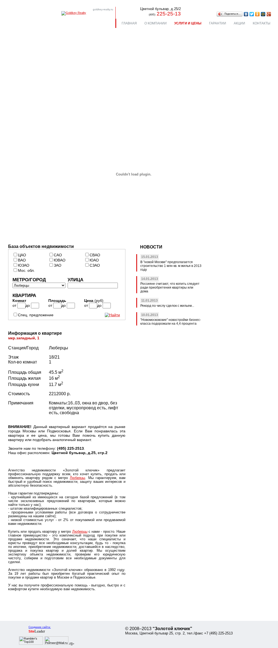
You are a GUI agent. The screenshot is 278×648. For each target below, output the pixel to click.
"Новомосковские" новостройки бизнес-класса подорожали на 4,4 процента (170, 321)
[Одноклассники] (257, 14)
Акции (239, 23)
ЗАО (57, 265)
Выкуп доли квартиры (214, 91)
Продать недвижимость (39, 91)
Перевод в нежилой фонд (41, 99)
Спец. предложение (35, 315)
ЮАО (94, 260)
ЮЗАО (23, 265)
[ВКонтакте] (246, 14)
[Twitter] (252, 14)
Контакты (261, 23)
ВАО (22, 260)
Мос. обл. (26, 270)
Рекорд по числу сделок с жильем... (167, 306)
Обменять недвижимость (129, 83)
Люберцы (77, 478)
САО (58, 255)
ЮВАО (59, 260)
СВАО (95, 255)
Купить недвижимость (38, 83)
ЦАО (22, 255)
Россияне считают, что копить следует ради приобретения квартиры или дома (170, 287)
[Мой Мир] (263, 14)
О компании (155, 23)
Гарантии (217, 23)
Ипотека (113, 91)
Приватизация (207, 83)
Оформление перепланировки (45, 108)
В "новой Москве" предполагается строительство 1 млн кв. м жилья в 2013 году (170, 266)
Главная (129, 23)
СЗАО (95, 265)
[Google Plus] (269, 14)
